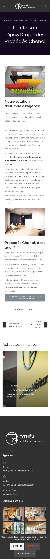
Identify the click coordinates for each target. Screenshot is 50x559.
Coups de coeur (39, 20)
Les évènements (29, 390)
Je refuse (32, 546)
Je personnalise (24, 554)
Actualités (26, 20)
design (31, 309)
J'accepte (17, 546)
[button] (25, 297)
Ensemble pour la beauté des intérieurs (20, 395)
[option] (25, 379)
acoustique (19, 309)
